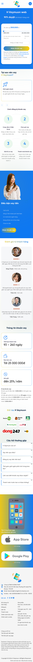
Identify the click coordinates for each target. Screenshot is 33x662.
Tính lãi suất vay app (7, 635)
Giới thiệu (4, 604)
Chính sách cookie (6, 617)
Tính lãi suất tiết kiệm (7, 633)
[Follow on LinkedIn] (13, 598)
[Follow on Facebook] (7, 598)
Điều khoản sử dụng (26, 660)
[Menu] (2, 3)
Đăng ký (3, 607)
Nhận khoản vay (24, 52)
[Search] (30, 3)
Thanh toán (4, 612)
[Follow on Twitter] (11, 598)
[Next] (7, 105)
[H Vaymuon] (16, 3)
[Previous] (2, 105)
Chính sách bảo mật (24, 54)
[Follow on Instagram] (9, 598)
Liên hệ (3, 609)
